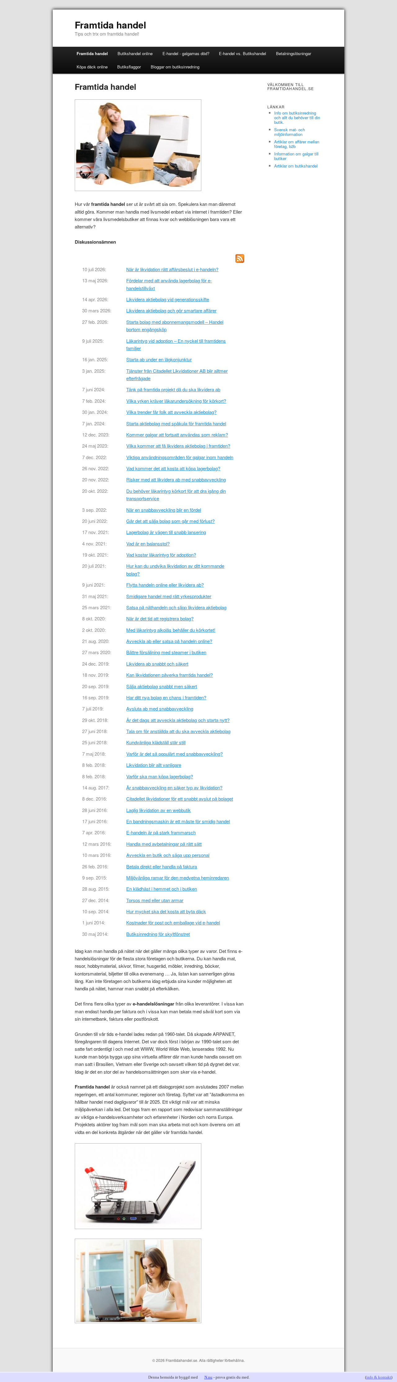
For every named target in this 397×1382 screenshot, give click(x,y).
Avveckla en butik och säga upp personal (167, 855)
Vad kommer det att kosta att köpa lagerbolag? (173, 468)
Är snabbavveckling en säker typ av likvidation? (174, 787)
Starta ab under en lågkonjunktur (159, 359)
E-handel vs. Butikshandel (242, 53)
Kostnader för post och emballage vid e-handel (173, 922)
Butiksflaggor (129, 67)
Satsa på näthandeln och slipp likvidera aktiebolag (176, 607)
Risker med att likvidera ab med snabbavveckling (176, 479)
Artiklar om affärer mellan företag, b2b (296, 144)
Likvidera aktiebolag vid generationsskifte (167, 299)
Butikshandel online (135, 53)
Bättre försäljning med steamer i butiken (166, 652)
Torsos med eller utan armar (154, 900)
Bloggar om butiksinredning (175, 67)
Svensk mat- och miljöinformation (289, 132)
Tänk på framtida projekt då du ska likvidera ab (173, 389)
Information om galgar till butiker (296, 156)
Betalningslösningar (293, 53)
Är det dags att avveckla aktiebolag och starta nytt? (178, 720)
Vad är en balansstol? (148, 543)
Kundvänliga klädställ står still (155, 742)
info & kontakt (378, 1377)
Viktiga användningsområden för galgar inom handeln (179, 457)
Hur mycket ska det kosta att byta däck (166, 911)
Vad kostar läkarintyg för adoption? (161, 554)
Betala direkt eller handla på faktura (161, 866)
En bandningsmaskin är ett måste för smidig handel (178, 821)
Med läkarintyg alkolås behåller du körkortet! (170, 630)
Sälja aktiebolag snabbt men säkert (161, 686)
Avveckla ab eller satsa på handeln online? (169, 641)
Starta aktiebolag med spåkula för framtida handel (176, 423)
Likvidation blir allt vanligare (153, 765)
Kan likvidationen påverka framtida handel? (169, 674)
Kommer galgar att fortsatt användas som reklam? (177, 434)
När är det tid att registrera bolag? (160, 618)
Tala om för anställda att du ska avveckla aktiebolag (178, 731)
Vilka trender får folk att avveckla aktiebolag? (171, 412)
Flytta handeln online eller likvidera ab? (165, 584)
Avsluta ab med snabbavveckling (159, 708)
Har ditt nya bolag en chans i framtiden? (166, 697)
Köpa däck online (92, 67)
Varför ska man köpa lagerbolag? (159, 776)
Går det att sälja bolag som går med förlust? (170, 521)
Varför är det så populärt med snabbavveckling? (174, 753)
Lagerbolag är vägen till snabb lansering (166, 532)
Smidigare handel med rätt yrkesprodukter (168, 596)
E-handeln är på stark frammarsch (161, 832)
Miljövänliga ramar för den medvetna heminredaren (177, 877)
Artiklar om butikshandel (296, 166)
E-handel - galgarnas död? (186, 53)
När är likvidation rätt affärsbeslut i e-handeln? (172, 269)
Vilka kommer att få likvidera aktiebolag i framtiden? (178, 445)
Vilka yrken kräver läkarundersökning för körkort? (176, 401)
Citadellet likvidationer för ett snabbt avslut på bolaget (179, 798)
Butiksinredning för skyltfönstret (158, 934)
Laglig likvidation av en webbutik (158, 810)
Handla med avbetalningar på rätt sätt (164, 844)
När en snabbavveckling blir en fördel (163, 509)
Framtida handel (110, 24)
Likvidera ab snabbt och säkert (157, 663)
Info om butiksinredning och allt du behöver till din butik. (297, 117)
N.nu (208, 1377)
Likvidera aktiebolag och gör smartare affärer (171, 310)
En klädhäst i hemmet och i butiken (161, 888)
